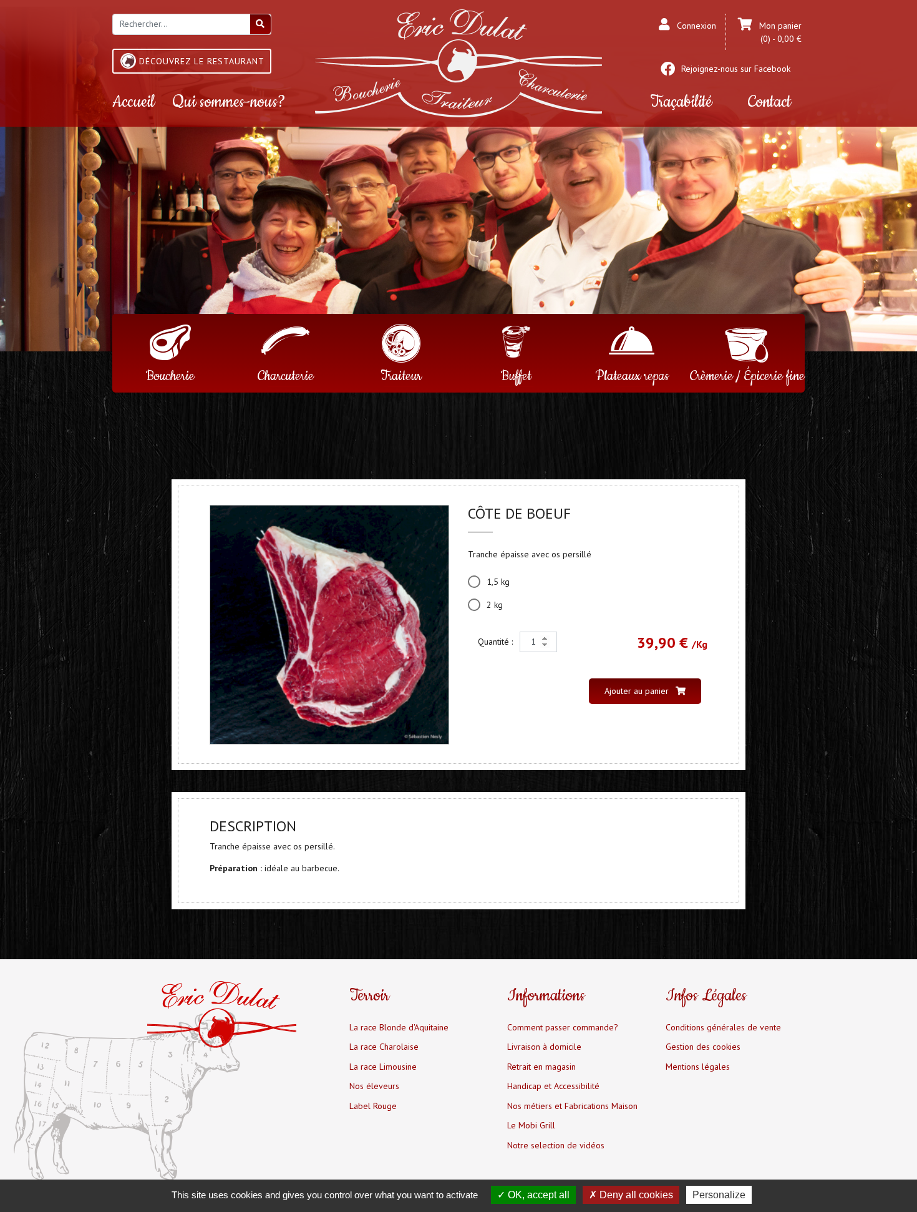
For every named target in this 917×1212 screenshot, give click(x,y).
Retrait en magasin (541, 1066)
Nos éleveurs (374, 1086)
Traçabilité (681, 102)
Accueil (133, 102)
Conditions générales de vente (723, 1027)
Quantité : (496, 641)
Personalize (718, 1195)
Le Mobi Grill (531, 1125)
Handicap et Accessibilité (553, 1086)
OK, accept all (537, 1195)
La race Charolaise (384, 1046)
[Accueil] (458, 62)
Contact (769, 102)
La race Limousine (383, 1066)
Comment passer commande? (562, 1027)
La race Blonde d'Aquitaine (399, 1027)
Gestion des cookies (703, 1046)
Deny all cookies (635, 1195)
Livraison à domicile (544, 1046)
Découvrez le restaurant (201, 61)
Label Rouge (373, 1106)
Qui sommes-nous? (229, 102)
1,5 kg (498, 581)
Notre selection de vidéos (555, 1145)
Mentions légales (698, 1066)
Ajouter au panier (637, 690)
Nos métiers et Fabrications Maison (572, 1106)
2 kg (495, 604)
